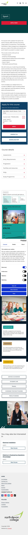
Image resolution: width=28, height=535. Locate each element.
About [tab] (22, 244)
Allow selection (14, 289)
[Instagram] (5, 495)
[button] (23, 3)
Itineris (10, 528)
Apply (14, 126)
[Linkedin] (9, 495)
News (2, 485)
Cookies (3, 504)
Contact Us (4, 481)
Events (3, 487)
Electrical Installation (9, 442)
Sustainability (5, 489)
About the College (6, 483)
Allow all (14, 285)
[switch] (24, 271)
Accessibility (4, 506)
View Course (14, 448)
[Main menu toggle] (26, 3)
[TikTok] (15, 495)
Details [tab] (14, 244)
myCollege (4, 479)
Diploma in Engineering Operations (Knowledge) (13, 456)
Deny (14, 293)
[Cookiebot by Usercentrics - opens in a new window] (20, 241)
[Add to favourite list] (23, 117)
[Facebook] (2, 495)
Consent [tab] (5, 244)
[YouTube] (12, 495)
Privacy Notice (5, 502)
